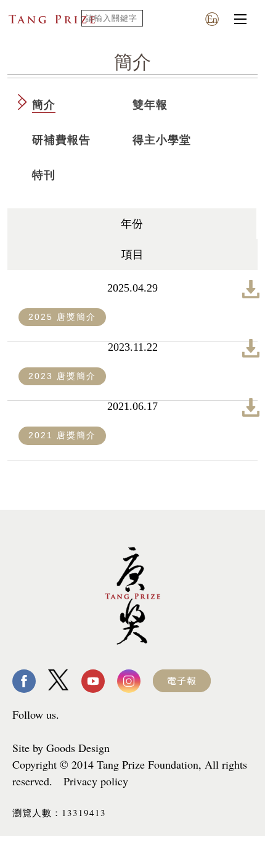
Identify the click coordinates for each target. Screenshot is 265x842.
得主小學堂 (161, 140)
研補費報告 (61, 140)
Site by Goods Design (61, 747)
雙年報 (150, 105)
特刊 (43, 175)
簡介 (43, 105)
